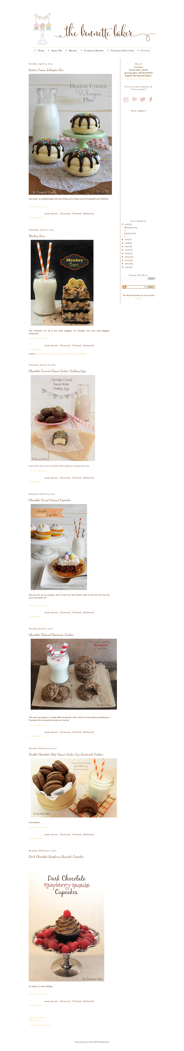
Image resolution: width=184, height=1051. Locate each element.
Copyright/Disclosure (122, 50)
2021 (127, 224)
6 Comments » (35, 349)
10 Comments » (36, 838)
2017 (127, 246)
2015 (127, 253)
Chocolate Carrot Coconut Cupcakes (50, 500)
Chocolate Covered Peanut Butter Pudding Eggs (57, 371)
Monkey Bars (37, 236)
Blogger (138, 298)
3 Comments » (35, 736)
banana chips (42, 354)
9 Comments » (35, 1005)
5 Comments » (35, 616)
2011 (127, 267)
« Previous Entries (37, 1017)
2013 (127, 260)
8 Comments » (35, 482)
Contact (145, 50)
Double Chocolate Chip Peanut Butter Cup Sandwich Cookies (66, 754)
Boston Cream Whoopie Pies (46, 70)
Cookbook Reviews (93, 50)
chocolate (53, 354)
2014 (127, 257)
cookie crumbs (66, 354)
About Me (56, 50)
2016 (127, 250)
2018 (127, 243)
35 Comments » (36, 217)
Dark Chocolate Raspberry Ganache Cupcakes (56, 857)
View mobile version (40, 1025)
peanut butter (80, 354)
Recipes (73, 50)
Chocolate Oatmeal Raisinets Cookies (51, 635)
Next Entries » (35, 1020)
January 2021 (130, 233)
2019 (127, 239)
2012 (127, 263)
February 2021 (130, 227)
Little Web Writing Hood (98, 1042)
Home (41, 50)
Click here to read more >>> (38, 207)
